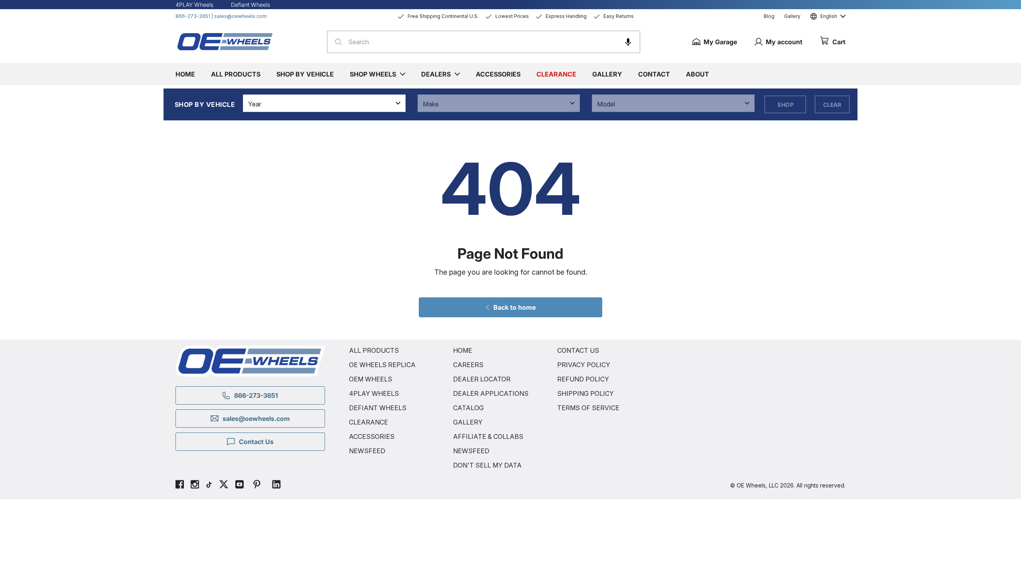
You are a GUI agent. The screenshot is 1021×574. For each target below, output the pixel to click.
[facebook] (179, 485)
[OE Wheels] (225, 41)
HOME (462, 350)
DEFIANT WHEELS (377, 408)
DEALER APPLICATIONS (490, 393)
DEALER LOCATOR (481, 379)
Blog (769, 16)
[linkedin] (276, 485)
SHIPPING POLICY (585, 393)
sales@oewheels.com (240, 16)
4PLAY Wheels (194, 4)
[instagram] (195, 485)
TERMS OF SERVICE (588, 408)
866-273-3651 (192, 16)
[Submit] (336, 42)
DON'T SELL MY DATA (487, 465)
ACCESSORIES (371, 436)
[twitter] (224, 485)
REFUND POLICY (583, 379)
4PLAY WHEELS (374, 393)
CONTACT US (578, 350)
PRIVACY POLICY (583, 365)
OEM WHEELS (370, 379)
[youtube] (239, 485)
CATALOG (468, 408)
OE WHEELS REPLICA (382, 365)
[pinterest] (256, 485)
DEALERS (436, 74)
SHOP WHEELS (373, 74)
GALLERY (468, 422)
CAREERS (468, 365)
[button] (628, 42)
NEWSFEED (367, 451)
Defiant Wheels (250, 4)
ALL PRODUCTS (374, 350)
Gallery (792, 16)
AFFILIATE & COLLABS (488, 436)
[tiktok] (209, 485)
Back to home (514, 307)
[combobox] (483, 42)
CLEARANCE (368, 422)
